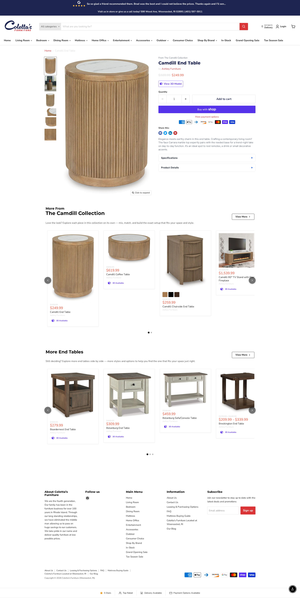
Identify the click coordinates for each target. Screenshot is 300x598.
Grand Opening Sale (247, 40)
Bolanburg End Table (118, 428)
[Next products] (252, 280)
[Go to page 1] (149, 333)
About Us (172, 497)
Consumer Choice (183, 40)
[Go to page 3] (152, 454)
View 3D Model (172, 84)
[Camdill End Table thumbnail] (50, 66)
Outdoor (162, 40)
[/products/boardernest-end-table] (73, 396)
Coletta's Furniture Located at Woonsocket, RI (65, 573)
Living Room (22, 40)
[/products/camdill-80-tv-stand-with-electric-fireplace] (242, 250)
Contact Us (172, 502)
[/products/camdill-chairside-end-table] (185, 261)
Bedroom (42, 40)
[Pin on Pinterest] (175, 133)
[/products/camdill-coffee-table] (129, 249)
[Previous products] (47, 280)
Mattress (80, 40)
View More (241, 216)
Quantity (162, 92)
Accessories (143, 40)
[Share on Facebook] (160, 133)
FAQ (169, 511)
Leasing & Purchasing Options (182, 506)
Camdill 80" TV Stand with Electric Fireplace (238, 279)
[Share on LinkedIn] (170, 133)
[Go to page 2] (151, 332)
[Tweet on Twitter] (165, 133)
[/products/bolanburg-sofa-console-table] (185, 390)
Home (7, 40)
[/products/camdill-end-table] (73, 268)
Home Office (99, 40)
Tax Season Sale (273, 40)
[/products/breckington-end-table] (242, 393)
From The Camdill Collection (173, 58)
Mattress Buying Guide (178, 515)
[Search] (244, 26)
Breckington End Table (231, 423)
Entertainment (121, 40)
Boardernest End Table (63, 429)
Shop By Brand (206, 40)
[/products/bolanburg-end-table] (129, 395)
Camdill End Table (60, 312)
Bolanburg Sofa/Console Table (179, 418)
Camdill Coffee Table (118, 274)
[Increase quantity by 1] (186, 99)
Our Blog (171, 528)
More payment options (207, 117)
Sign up (248, 510)
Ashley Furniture (171, 69)
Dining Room (61, 40)
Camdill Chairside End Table (178, 306)
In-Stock (226, 40)
